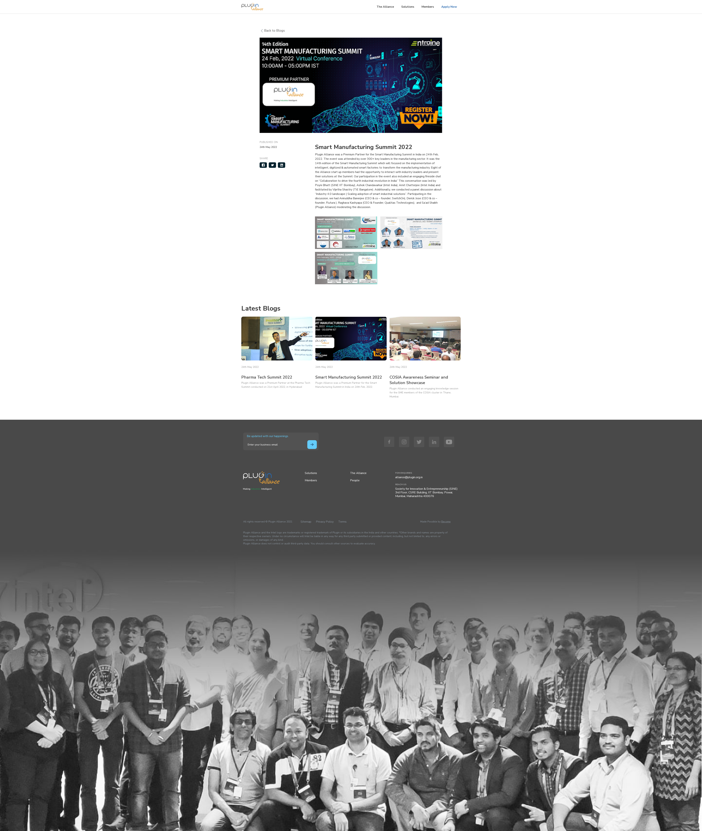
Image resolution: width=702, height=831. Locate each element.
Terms (342, 522)
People (355, 480)
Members (428, 7)
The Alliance (385, 7)
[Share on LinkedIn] (281, 165)
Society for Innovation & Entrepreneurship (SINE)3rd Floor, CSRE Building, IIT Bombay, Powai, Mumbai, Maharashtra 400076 (426, 492)
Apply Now (449, 7)
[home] (252, 5)
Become (446, 521)
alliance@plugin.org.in (409, 477)
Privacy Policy (325, 522)
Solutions (407, 7)
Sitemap (306, 522)
